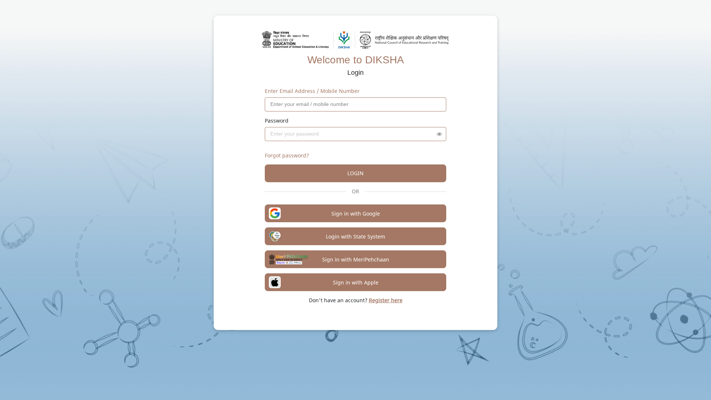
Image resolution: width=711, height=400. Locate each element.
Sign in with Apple (355, 282)
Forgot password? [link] (287, 155)
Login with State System (355, 236)
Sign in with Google (355, 213)
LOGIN (355, 173)
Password (276, 120)
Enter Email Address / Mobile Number (312, 90)
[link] (386, 300)
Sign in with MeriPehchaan (355, 259)
